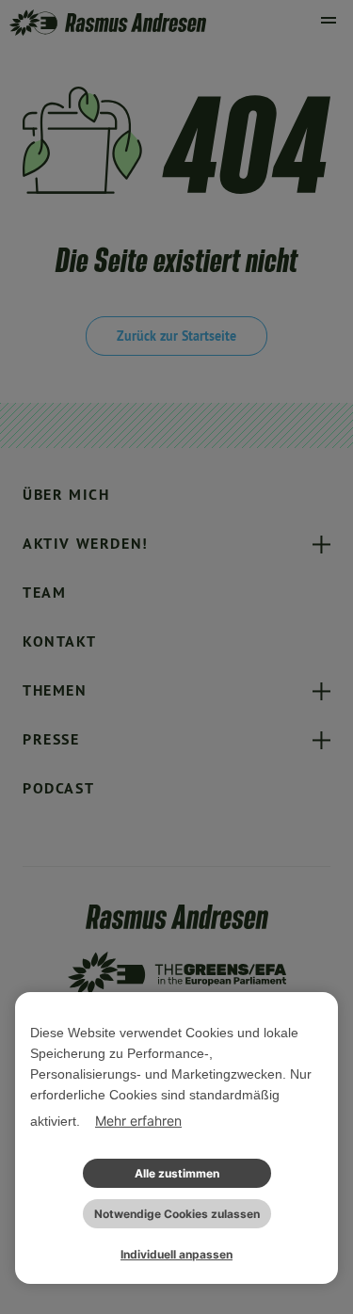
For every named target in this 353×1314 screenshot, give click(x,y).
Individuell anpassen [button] (176, 1254)
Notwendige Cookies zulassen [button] (177, 1214)
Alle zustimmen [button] (177, 1173)
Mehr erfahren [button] (138, 1121)
